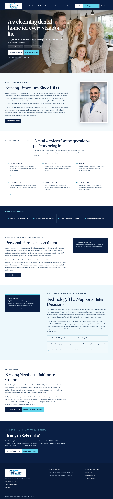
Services (48, 6)
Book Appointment (91, 6)
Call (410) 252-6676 (6, 1)
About (31, 6)
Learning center (90, 478)
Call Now (78, 6)
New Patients (57, 6)
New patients (89, 473)
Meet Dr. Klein (39, 6)
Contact (65, 6)
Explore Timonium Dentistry (32, 410)
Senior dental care (90, 475)
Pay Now (103, 6)
